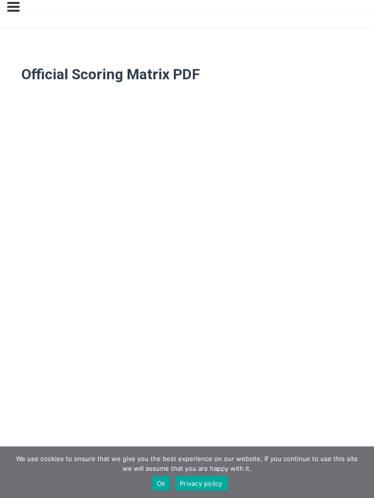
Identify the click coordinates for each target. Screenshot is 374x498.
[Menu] (13, 7)
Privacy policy (201, 483)
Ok (161, 483)
